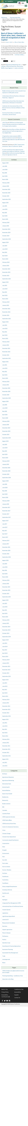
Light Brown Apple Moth (8, 916)
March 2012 (5, 736)
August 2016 (5, 560)
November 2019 (6, 431)
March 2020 (5, 418)
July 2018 (4, 484)
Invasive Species (6, 909)
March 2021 (5, 378)
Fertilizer (4, 873)
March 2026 (5, 179)
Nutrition (4, 926)
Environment (5, 853)
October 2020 (5, 394)
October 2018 (5, 474)
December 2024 (6, 229)
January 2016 (5, 583)
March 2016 (5, 577)
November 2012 (6, 709)
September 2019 (6, 438)
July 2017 (4, 524)
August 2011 (5, 759)
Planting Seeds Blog (15, 17)
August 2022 (5, 322)
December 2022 (6, 308)
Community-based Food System (10, 840)
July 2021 (4, 365)
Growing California (7, 889)
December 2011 (6, 746)
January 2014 (5, 663)
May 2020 (4, 411)
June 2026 (4, 169)
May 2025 (4, 212)
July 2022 (4, 325)
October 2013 (5, 673)
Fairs (19, 64)
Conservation (5, 843)
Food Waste (5, 883)
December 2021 (6, 348)
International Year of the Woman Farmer (12, 906)
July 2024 (4, 245)
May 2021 (4, 371)
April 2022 (4, 335)
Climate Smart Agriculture (9, 836)
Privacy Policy (5, 992)
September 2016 (6, 557)
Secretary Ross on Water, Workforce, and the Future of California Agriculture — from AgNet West (14, 131)
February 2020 (5, 421)
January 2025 (5, 226)
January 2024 (5, 265)
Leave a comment (18, 68)
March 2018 (5, 497)
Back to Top (4, 989)
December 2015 (6, 587)
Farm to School (6, 866)
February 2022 (5, 341)
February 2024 (5, 262)
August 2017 (5, 520)
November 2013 (6, 669)
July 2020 (4, 404)
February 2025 (5, 222)
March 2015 (5, 616)
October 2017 (5, 514)
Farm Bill (4, 860)
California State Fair (11, 66)
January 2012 (5, 742)
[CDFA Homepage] (4, 6)
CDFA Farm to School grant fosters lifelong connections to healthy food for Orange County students (13, 124)
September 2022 (6, 318)
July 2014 (4, 643)
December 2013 (6, 666)
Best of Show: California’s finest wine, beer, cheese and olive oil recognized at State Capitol (13, 36)
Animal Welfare (6, 790)
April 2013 (4, 693)
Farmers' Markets (6, 870)
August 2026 (5, 163)
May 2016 (4, 570)
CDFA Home (4, 17)
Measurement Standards (8, 923)
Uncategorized (6, 959)
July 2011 (4, 762)
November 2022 (6, 312)
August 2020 (5, 401)
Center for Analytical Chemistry (10, 827)
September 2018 (6, 477)
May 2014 (4, 650)
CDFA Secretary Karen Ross (9, 823)
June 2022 (4, 328)
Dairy (3, 846)
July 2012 (4, 722)
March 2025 (5, 219)
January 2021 (5, 384)
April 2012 (4, 732)
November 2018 (6, 471)
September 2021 (6, 358)
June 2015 (4, 606)
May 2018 (4, 490)
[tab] (25, 1)
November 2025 (6, 192)
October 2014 (5, 633)
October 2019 (5, 434)
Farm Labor (5, 863)
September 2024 (6, 239)
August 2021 (5, 361)
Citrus (3, 830)
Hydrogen (4, 899)
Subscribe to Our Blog (7, 979)
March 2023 (5, 298)
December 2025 (6, 189)
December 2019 (6, 428)
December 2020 (6, 388)
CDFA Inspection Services (8, 817)
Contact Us (17, 997)
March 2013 (5, 696)
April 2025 (4, 216)
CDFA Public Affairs (7, 820)
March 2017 (5, 537)
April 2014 (4, 653)
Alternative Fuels (6, 783)
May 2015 (4, 610)
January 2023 (5, 305)
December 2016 (6, 547)
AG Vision (4, 774)
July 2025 (4, 206)
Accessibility (17, 992)
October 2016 (5, 553)
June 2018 (4, 487)
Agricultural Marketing (12, 64)
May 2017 (4, 530)
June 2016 (4, 567)
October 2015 (5, 593)
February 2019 (5, 461)
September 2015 (6, 596)
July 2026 (4, 166)
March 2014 (5, 656)
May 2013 (4, 689)
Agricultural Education (8, 777)
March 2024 (5, 259)
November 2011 (6, 749)
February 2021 (5, 381)
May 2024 (4, 252)
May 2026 (4, 172)
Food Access (5, 876)
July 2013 (4, 683)
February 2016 (5, 580)
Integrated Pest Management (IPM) (11, 903)
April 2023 (4, 295)
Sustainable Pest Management (10, 952)
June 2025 (4, 209)
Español (16, 995)
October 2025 (5, 196)
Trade (3, 956)
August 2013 (5, 679)
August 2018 (5, 481)
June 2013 (4, 686)
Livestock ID (5, 919)
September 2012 (6, 716)
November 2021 (6, 351)
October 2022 (5, 315)
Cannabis (4, 810)
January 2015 (5, 623)
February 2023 (5, 302)
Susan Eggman (9, 68)
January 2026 (5, 186)
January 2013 (5, 702)
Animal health (6, 787)
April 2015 (4, 613)
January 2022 (5, 345)
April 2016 (4, 573)
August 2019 (5, 441)
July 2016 (4, 563)
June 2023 (4, 288)
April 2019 (4, 454)
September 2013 (6, 676)
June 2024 (4, 249)
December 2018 (6, 467)
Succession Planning (7, 949)
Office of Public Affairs (19, 42)
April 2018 (4, 494)
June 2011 (4, 765)
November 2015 (6, 590)
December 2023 (6, 269)
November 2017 (6, 510)
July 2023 (4, 285)
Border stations (6, 803)
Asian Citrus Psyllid (7, 793)
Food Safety (5, 880)
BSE (3, 807)
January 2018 (5, 504)
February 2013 (5, 699)
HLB (3, 896)
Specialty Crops (6, 942)
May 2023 (4, 292)
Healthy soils (5, 893)
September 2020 (6, 398)
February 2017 (5, 540)
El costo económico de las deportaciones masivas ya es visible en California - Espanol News (13, 151)
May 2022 (4, 332)
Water (3, 962)
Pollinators (5, 936)
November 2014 (6, 630)
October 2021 (5, 355)
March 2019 (5, 457)
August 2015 (5, 600)
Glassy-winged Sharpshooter (9, 886)
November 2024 (6, 232)
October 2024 (5, 235)
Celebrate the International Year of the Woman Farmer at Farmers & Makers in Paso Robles (13, 107)
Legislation (5, 913)
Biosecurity (5, 800)
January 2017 (5, 544)
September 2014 (6, 636)
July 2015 (4, 603)
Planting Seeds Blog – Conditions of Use (12, 975)
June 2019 (4, 447)
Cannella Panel (6, 813)
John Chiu (4, 122)
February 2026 (5, 182)
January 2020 (5, 424)
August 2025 (5, 202)
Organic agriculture (7, 929)
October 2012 (5, 712)
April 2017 (4, 534)
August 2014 (5, 640)
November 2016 (6, 550)
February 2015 (5, 620)
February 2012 (5, 739)
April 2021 (4, 375)
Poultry (4, 939)
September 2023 (6, 278)
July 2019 (4, 444)
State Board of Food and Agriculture (11, 946)
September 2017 (6, 517)
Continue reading (20, 54)
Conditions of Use (18, 989)
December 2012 (6, 706)
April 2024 (4, 255)
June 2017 (4, 527)
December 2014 (6, 626)
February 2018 (5, 500)
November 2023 (6, 272)
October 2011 (5, 752)
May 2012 (4, 729)
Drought (4, 850)
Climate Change (6, 833)
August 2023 (5, 282)
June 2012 (4, 726)
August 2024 (5, 242)
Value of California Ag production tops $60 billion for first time (13, 139)
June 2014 (4, 646)
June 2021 (4, 368)
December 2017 (6, 507)
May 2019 (4, 451)
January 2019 (5, 464)
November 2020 (6, 391)
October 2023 (5, 275)
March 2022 (5, 338)
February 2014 (5, 659)
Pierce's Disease (6, 933)
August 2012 (5, 719)
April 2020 (4, 414)
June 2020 (4, 408)
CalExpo (3, 66)
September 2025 (6, 199)
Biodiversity (5, 797)
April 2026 (4, 176)
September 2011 (6, 756)
